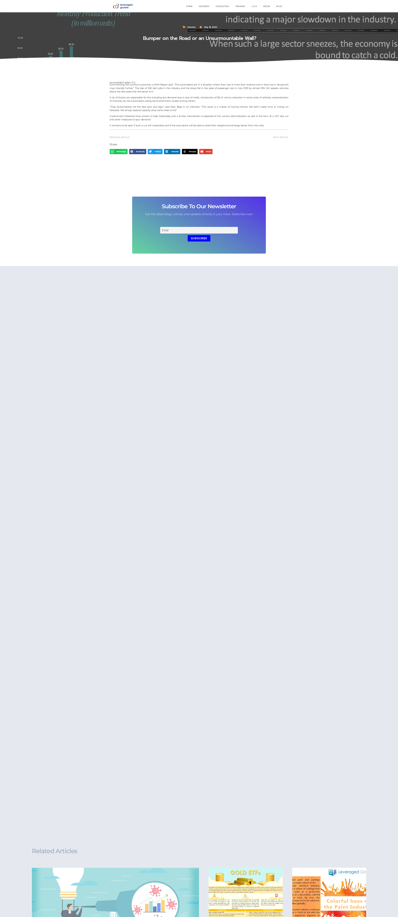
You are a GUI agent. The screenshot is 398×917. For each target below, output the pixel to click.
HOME (189, 6)
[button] (119, 151)
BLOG (279, 6)
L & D (254, 6)
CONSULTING (222, 6)
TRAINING (240, 6)
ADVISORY (204, 6)
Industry (191, 27)
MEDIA (266, 6)
